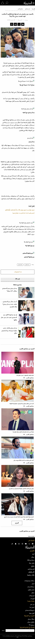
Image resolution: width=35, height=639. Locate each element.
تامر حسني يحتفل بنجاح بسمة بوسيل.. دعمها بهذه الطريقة (22, 404)
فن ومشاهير (27, 9)
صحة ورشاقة (30, 560)
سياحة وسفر (30, 587)
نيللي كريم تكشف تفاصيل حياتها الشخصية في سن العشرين (21, 489)
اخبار (33, 584)
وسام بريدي (20, 264)
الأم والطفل (31, 572)
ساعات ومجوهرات (29, 581)
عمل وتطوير (31, 590)
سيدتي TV (31, 625)
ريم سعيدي (27, 264)
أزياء (33, 554)
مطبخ (32, 566)
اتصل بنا (32, 607)
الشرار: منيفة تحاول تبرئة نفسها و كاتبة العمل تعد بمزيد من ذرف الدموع (19, 517)
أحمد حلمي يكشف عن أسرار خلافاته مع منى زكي (24, 460)
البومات (32, 598)
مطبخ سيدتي (30, 622)
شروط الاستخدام (29, 610)
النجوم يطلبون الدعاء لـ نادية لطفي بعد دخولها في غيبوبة (23, 213)
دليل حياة (31, 563)
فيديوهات (31, 595)
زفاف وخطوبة (30, 575)
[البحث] (7, 3)
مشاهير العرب (20, 9)
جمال (32, 557)
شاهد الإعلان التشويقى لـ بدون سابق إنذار (25, 375)
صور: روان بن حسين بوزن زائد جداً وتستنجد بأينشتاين (19, 210)
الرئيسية (33, 9)
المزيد (17, 522)
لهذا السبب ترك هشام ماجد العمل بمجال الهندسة (23, 432)
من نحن (32, 604)
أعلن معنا (31, 613)
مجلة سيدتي (31, 619)
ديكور (32, 592)
